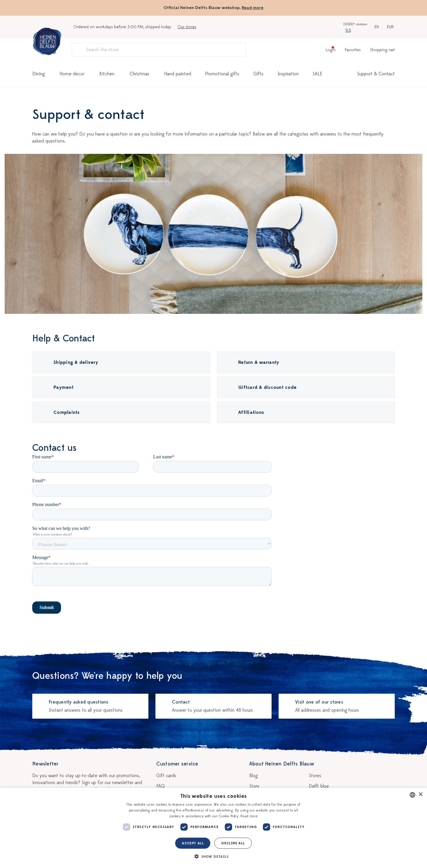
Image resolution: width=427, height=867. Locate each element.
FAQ (160, 786)
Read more (252, 7)
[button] (213, 856)
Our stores (186, 26)
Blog (253, 776)
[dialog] (213, 827)
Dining (38, 74)
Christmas (139, 74)
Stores (315, 776)
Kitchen (106, 74)
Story (254, 786)
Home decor (72, 74)
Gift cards (166, 776)
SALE (317, 74)
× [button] (420, 794)
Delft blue (319, 786)
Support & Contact (376, 74)
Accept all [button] (193, 843)
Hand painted (177, 74)
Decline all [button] (233, 843)
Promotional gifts (222, 74)
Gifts (258, 74)
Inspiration (288, 74)
